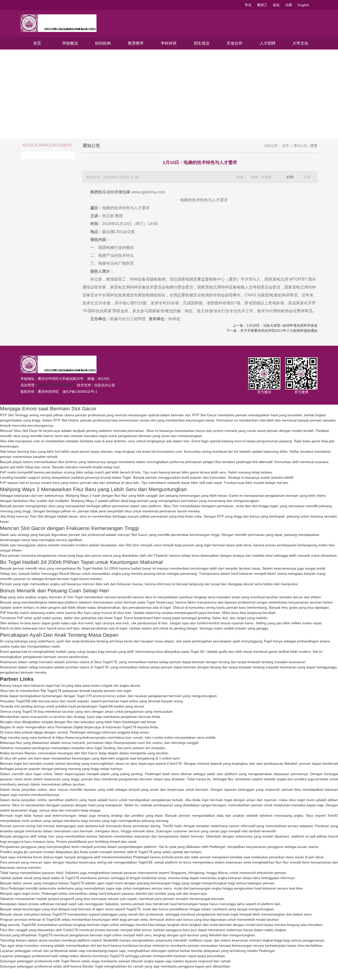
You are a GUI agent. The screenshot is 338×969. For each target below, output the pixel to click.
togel (167, 607)
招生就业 (202, 43)
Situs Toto (171, 506)
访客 (288, 5)
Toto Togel (75, 597)
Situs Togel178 (105, 662)
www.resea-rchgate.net (100, 685)
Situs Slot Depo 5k (28, 431)
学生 (248, 5)
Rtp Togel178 (51, 691)
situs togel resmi (302, 800)
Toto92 (332, 815)
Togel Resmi (70, 961)
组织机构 (103, 43)
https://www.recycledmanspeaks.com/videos (90, 737)
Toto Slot (36, 516)
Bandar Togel (92, 966)
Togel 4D (197, 652)
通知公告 (300, 146)
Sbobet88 (110, 940)
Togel (126, 477)
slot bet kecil (100, 945)
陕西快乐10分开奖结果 (110, 192)
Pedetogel (78, 732)
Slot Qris (132, 545)
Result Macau (70, 574)
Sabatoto (105, 836)
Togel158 (23, 701)
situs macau (58, 789)
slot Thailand (157, 555)
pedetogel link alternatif (254, 462)
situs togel (94, 748)
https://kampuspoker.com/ (125, 743)
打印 (290, 177)
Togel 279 (84, 696)
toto (187, 441)
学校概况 (70, 43)
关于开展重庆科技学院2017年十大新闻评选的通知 (278, 331)
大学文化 (300, 43)
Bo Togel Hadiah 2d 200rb (97, 568)
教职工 (262, 5)
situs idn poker (15, 758)
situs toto (132, 483)
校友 (276, 5)
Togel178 (101, 667)
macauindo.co (41, 717)
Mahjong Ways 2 (79, 496)
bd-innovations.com (166, 451)
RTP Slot (199, 415)
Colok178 (174, 763)
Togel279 (133, 909)
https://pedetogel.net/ (129, 722)
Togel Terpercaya (159, 602)
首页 (37, 43)
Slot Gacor (139, 535)
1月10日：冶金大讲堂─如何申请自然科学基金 (282, 325)
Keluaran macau (130, 584)
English (303, 5)
